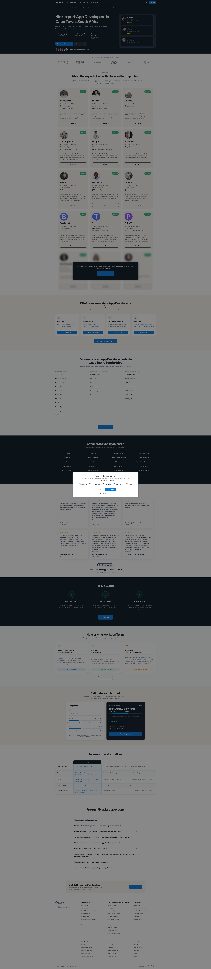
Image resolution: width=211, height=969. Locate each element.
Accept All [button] (111, 489)
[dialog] (105, 484)
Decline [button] (99, 489)
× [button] (136, 474)
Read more (114, 480)
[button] (105, 494)
